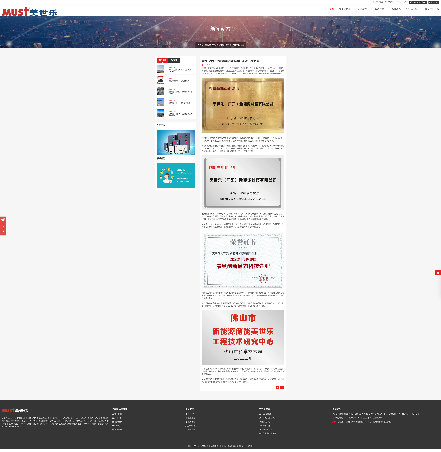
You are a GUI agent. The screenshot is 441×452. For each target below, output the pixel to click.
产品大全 (362, 9)
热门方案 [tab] (174, 60)
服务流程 (191, 422)
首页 (331, 9)
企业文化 (118, 426)
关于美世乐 (345, 9)
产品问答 (191, 414)
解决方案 (379, 9)
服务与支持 (411, 9)
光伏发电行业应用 (268, 433)
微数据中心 (265, 422)
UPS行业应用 (266, 430)
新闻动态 (396, 9)
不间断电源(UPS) (268, 418)
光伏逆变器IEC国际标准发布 (179, 103)
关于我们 (118, 414)
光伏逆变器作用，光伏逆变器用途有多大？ (180, 115)
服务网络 (191, 426)
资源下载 (191, 418)
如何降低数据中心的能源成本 (179, 81)
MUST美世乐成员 (418, 2)
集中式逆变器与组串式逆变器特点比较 (180, 71)
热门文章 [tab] (162, 60)
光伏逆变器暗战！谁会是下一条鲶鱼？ (180, 93)
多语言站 (434, 2)
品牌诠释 (118, 422)
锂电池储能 (265, 426)
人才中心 (118, 418)
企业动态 (118, 430)
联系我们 (429, 9)
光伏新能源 (266, 414)
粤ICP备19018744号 (245, 446)
